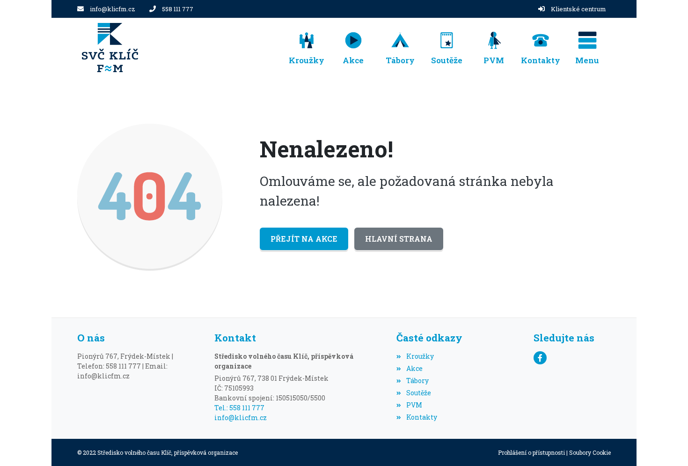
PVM (414, 404)
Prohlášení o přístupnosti (531, 452)
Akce (414, 368)
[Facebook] (540, 357)
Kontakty (421, 417)
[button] (587, 47)
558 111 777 (177, 9)
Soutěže (418, 392)
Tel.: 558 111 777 (239, 407)
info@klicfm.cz (112, 9)
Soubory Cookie (590, 452)
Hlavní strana (398, 239)
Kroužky (419, 356)
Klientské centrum (578, 9)
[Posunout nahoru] (667, 445)
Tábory (417, 380)
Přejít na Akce (304, 239)
